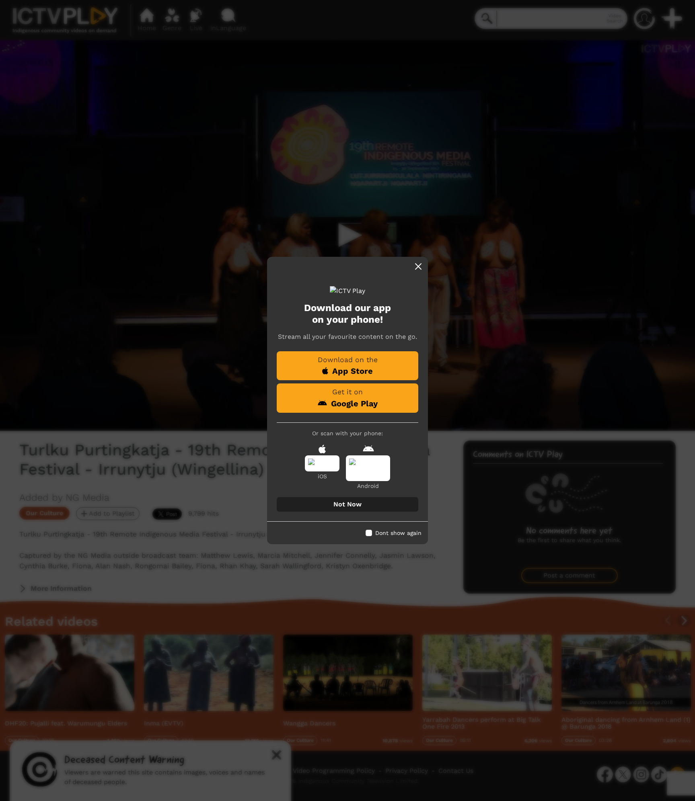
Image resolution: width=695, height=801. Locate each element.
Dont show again (398, 533)
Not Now (347, 504)
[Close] (418, 266)
